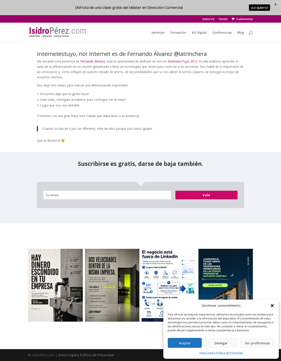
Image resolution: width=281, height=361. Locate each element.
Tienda (223, 19)
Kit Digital (199, 33)
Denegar (221, 343)
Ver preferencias (257, 343)
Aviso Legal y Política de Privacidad (221, 353)
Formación (178, 33)
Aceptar (185, 343)
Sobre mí (208, 19)
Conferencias (222, 33)
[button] (272, 305)
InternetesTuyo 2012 (182, 61)
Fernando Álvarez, (92, 61)
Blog (241, 33)
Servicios (158, 33)
